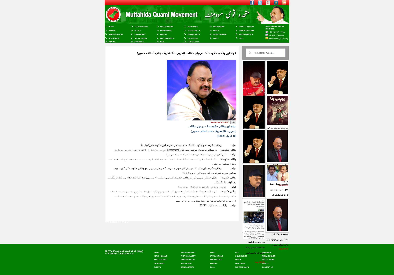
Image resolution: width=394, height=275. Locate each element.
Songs (216, 30)
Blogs (138, 30)
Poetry (163, 34)
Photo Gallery (246, 27)
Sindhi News (218, 27)
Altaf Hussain (141, 27)
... (277, 239)
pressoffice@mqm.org (278, 38)
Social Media (141, 38)
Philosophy (140, 34)
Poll (241, 38)
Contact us (267, 267)
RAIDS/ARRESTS (246, 34)
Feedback (139, 41)
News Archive (160, 260)
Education (193, 38)
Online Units (194, 34)
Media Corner (219, 34)
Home (111, 26)
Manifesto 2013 (116, 34)
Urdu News (193, 27)
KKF (162, 41)
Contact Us (193, 41)
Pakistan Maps (167, 38)
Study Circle (194, 30)
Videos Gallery (246, 30)
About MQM (114, 38)
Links (215, 38)
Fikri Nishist (166, 30)
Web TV (112, 41)
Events (112, 30)
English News (166, 27)
